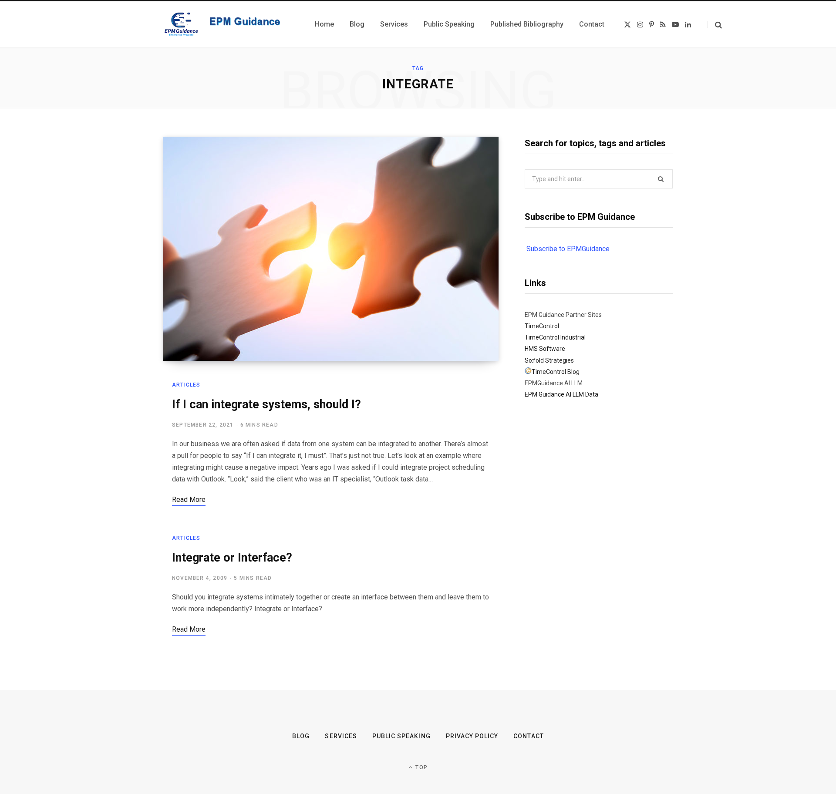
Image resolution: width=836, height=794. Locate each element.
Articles (186, 385)
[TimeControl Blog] (528, 371)
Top (421, 767)
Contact (528, 736)
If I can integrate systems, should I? (266, 404)
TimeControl (542, 326)
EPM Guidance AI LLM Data (561, 394)
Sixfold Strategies (549, 360)
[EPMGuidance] (228, 24)
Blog (301, 736)
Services (341, 736)
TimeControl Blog (556, 371)
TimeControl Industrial (555, 337)
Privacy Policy (472, 736)
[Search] (715, 24)
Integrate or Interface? (232, 558)
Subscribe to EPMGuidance (568, 249)
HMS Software (545, 348)
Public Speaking (401, 736)
